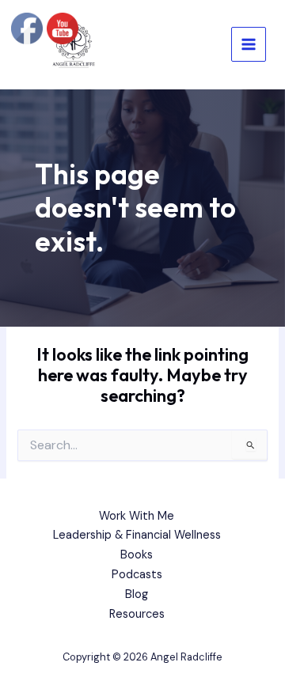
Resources (137, 614)
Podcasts (137, 574)
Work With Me (136, 516)
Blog (136, 594)
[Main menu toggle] (248, 44)
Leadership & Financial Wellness (137, 535)
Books (136, 554)
